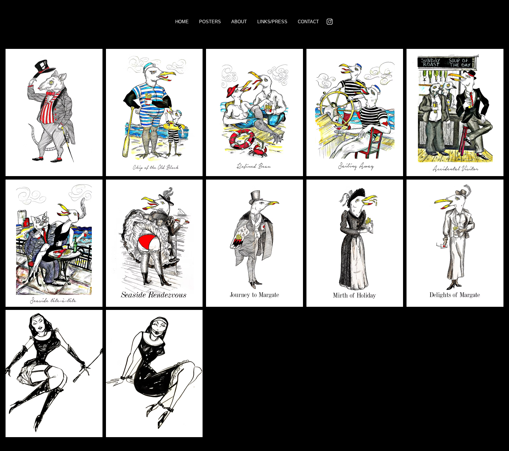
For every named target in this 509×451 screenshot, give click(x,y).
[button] (54, 112)
